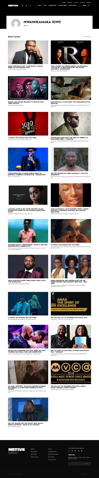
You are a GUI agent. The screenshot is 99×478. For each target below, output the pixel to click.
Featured (51, 457)
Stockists (76, 2)
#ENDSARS (89, 2)
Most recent (87, 36)
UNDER (84, 5)
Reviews (64, 2)
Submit (86, 463)
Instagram (22, 5)
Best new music (53, 454)
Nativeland (82, 2)
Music (39, 5)
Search (88, 5)
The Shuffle (52, 459)
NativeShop (69, 2)
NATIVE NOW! (72, 5)
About (33, 449)
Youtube (81, 450)
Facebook (30, 5)
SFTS (79, 5)
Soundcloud (78, 450)
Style (45, 5)
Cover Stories (62, 5)
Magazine (34, 451)
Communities (52, 5)
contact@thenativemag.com (76, 448)
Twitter (26, 5)
